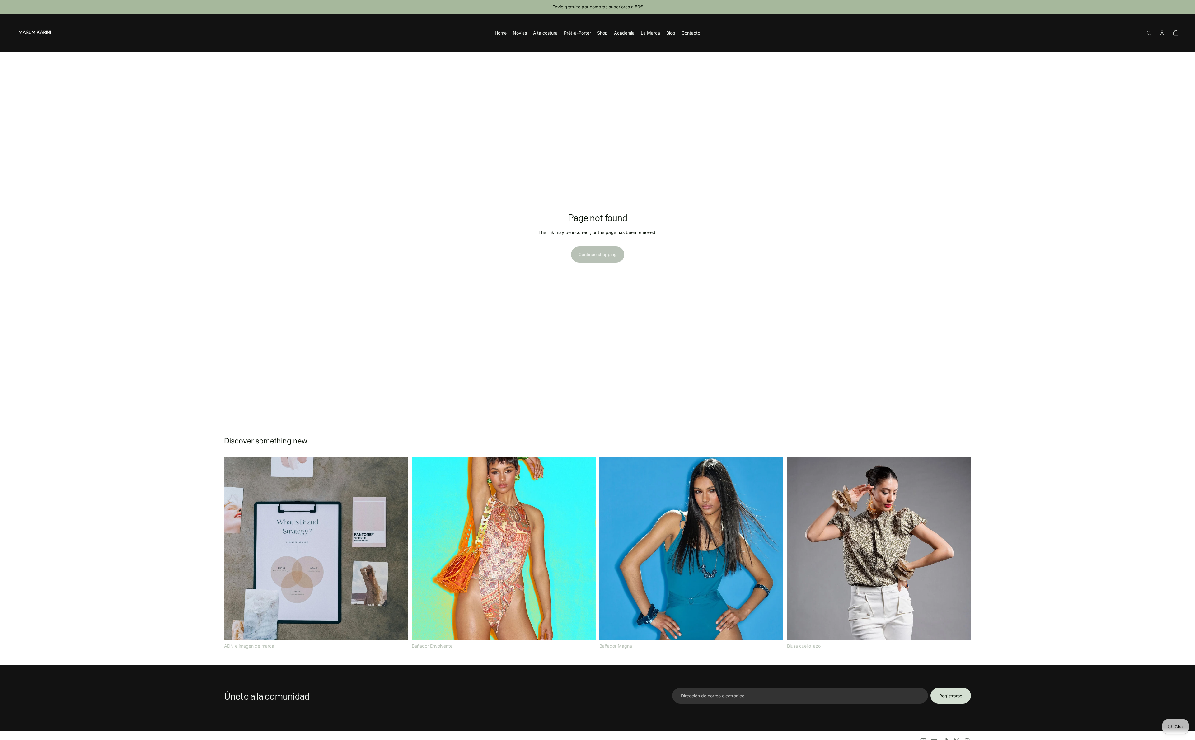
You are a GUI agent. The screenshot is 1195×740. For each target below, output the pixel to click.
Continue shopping (598, 254)
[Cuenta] (1162, 33)
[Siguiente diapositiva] (586, 548)
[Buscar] (1149, 33)
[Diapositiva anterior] (421, 548)
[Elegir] (398, 630)
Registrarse (950, 695)
